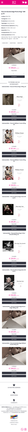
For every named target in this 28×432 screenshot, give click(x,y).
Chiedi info (5, 43)
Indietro (19, 43)
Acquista (14, 76)
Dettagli (14, 119)
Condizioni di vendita (14, 422)
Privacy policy (14, 424)
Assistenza (13, 43)
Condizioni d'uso (14, 420)
